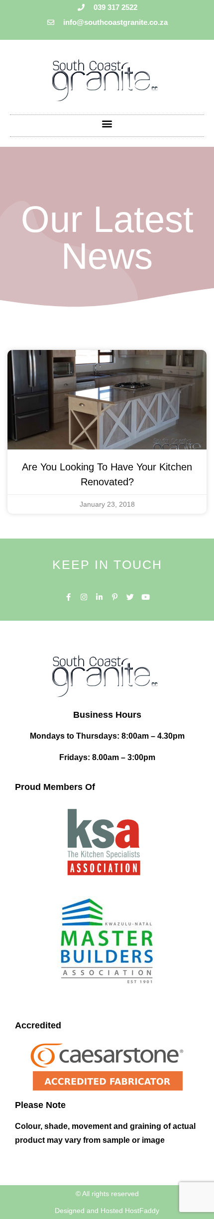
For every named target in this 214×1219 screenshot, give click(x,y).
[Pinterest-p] (114, 597)
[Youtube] (145, 597)
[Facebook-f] (68, 597)
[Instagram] (84, 597)
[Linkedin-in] (99, 597)
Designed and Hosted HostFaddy (107, 1211)
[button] (107, 123)
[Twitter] (130, 597)
